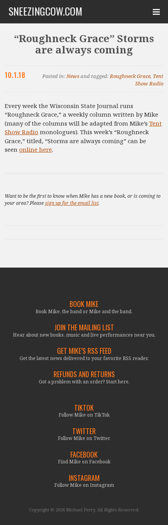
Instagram (84, 478)
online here (35, 149)
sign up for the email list (71, 203)
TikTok (84, 407)
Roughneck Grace (130, 76)
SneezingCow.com (45, 11)
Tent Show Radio (149, 80)
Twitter (84, 431)
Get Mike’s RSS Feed (84, 350)
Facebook (84, 454)
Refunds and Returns (84, 374)
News (72, 76)
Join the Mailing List (84, 327)
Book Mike (84, 304)
